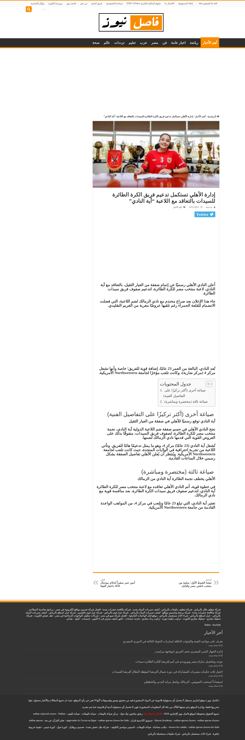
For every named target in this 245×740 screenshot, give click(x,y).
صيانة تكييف (73, 713)
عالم (107, 43)
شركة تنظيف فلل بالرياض (207, 609)
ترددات (119, 43)
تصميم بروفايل (76, 727)
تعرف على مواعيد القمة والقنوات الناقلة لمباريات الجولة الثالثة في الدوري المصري (173, 641)
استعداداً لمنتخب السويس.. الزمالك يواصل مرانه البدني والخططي (183, 681)
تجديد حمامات (132, 618)
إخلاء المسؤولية (185, 3)
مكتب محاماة (160, 727)
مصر (154, 43)
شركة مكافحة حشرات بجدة (206, 612)
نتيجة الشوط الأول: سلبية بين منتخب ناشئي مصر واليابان (195, 583)
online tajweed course (44, 713)
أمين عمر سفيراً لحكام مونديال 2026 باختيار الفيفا (117, 583)
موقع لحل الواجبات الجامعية (143, 615)
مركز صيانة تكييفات (108, 713)
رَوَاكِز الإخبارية (37, 3)
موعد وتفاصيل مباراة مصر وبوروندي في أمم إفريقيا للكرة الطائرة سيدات (179, 661)
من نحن (83, 3)
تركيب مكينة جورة (171, 618)
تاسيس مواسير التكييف (123, 727)
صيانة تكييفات (89, 713)
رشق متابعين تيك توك (131, 713)
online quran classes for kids (113, 720)
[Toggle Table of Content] (207, 384)
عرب (143, 43)
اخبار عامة (178, 43)
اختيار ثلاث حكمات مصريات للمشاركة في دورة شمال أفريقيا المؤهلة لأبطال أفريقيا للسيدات (167, 671)
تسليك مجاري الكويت (194, 618)
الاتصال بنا (169, 3)
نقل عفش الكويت (43, 615)
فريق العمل (96, 3)
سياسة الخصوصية (114, 3)
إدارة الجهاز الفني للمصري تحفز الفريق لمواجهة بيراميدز (189, 651)
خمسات (86, 618)
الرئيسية (212, 116)
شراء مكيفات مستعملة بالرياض (164, 733)
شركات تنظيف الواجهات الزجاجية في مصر (77, 615)
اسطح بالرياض (198, 615)
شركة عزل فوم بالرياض (116, 612)
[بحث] (29, 9)
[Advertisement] (122, 77)
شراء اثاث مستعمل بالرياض (173, 615)
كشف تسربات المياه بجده (146, 609)
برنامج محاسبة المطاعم (41, 609)
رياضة (194, 43)
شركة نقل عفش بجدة (97, 727)
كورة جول (61, 727)
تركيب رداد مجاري (151, 618)
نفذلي (69, 618)
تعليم (132, 43)
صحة (96, 43)
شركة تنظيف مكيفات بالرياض (177, 609)
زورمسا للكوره (55, 3)
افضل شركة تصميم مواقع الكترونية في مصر (78, 609)
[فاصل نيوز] (133, 21)
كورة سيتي (49, 727)
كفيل (77, 618)
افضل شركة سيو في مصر (113, 615)
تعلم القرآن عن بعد (54, 720)
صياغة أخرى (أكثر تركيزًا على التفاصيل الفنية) (184, 393)
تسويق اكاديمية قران (142, 720)
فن (165, 43)
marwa (209, 207)
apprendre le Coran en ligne (81, 720)
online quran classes (185, 720)
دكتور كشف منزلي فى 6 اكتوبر (107, 618)
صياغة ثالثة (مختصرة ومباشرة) (185, 401)
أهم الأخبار (210, 43)
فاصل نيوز (71, 3)
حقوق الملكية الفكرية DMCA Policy (144, 3)
